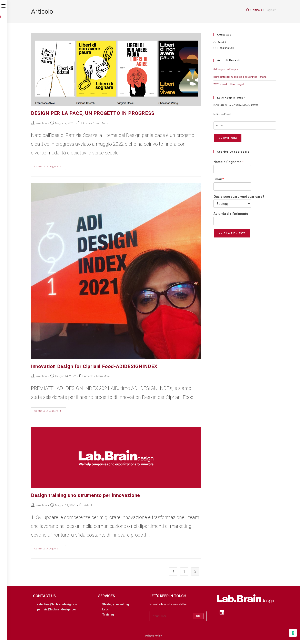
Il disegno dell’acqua (225, 69)
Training (108, 614)
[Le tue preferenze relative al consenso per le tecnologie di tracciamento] (293, 633)
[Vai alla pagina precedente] (173, 571)
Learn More (101, 123)
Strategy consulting (115, 604)
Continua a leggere (50, 165)
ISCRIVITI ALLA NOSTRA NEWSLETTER (236, 105)
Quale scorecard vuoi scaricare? (238, 197)
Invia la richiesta (232, 233)
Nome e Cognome (228, 162)
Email (218, 179)
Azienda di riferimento (230, 214)
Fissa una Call (226, 47)
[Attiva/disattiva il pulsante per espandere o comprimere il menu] (3, 5)
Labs (105, 609)
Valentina (41, 123)
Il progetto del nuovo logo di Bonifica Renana (240, 76)
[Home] (247, 9)
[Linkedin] (222, 612)
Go (198, 616)
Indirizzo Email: (222, 114)
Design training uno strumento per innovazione (85, 495)
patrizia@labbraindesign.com (57, 609)
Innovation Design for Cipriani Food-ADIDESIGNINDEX (94, 366)
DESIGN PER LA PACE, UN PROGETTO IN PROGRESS (92, 113)
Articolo (87, 123)
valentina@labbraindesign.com (58, 604)
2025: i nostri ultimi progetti (229, 84)
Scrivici (222, 42)
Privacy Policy (153, 635)
